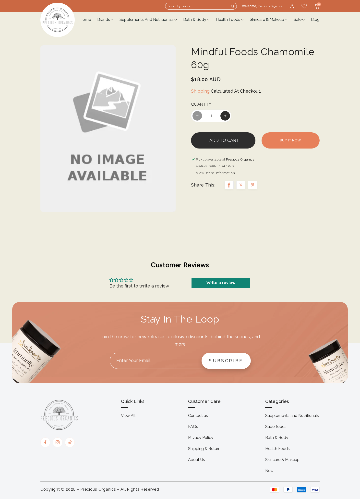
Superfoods (276, 426)
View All (128, 415)
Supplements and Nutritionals (292, 415)
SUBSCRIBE (226, 360)
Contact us (198, 415)
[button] (201, 6)
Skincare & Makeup (282, 459)
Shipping (200, 91)
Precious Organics (98, 489)
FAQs (193, 426)
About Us (196, 459)
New (269, 470)
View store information (215, 173)
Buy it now (290, 140)
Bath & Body (276, 437)
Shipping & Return (204, 448)
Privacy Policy (200, 437)
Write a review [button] (220, 282)
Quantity (201, 104)
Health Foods (277, 448)
